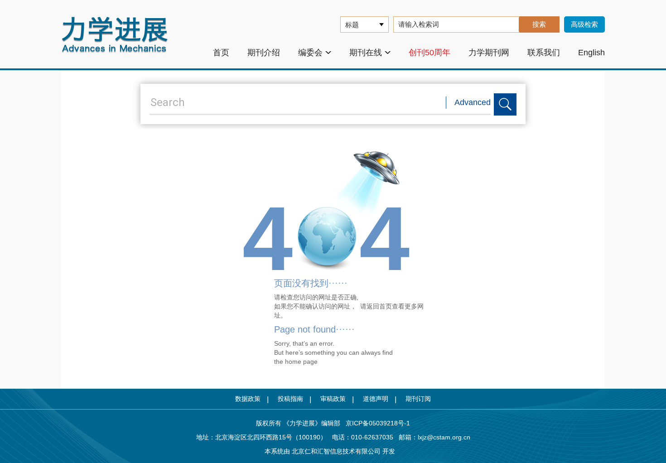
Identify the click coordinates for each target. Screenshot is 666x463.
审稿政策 (333, 398)
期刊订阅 (418, 398)
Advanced (472, 102)
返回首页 (379, 306)
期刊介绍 (263, 52)
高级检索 (584, 24)
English (591, 52)
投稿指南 (290, 398)
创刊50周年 (429, 52)
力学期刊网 (488, 52)
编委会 (310, 52)
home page (301, 361)
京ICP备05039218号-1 (375, 423)
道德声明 (375, 398)
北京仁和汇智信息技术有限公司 (336, 451)
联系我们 (543, 52)
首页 (221, 52)
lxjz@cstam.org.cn (444, 437)
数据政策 (248, 398)
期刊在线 (365, 52)
